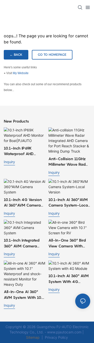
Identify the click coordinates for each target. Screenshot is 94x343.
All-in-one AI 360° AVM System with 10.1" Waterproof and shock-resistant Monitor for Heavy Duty (24, 294)
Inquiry (9, 162)
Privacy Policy (56, 337)
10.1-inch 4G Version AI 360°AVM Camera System (23, 202)
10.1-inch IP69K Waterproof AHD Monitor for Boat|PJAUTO (19, 151)
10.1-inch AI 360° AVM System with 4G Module (68, 278)
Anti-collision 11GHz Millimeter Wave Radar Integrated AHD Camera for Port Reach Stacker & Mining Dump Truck (69, 161)
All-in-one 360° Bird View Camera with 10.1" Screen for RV (67, 243)
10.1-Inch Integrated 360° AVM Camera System (22, 243)
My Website (21, 73)
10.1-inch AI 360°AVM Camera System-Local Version (68, 202)
